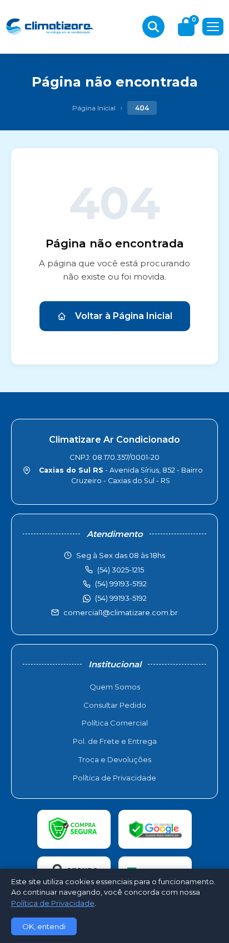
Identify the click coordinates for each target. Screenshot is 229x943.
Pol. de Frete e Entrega (115, 741)
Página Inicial (94, 108)
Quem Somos (114, 686)
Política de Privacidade (114, 777)
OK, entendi (44, 926)
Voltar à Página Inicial (123, 316)
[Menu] (212, 27)
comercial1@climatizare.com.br (120, 612)
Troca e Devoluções (114, 759)
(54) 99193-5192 (121, 598)
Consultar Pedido (114, 705)
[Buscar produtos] (153, 27)
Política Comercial (115, 722)
